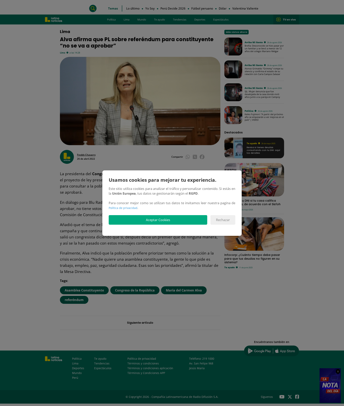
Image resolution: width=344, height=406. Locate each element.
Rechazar (223, 220)
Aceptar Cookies (158, 220)
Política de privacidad (123, 208)
